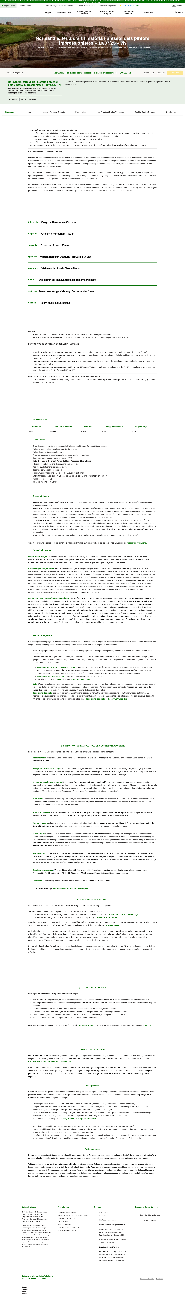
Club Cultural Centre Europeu (150, 1215)
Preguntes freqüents (129, 12)
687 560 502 (92, 6)
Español (180, 6)
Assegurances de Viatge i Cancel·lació (78, 1119)
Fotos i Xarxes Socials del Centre (69, 1227)
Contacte (179, 12)
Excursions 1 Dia (63, 13)
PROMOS (136, 6)
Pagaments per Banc (80, 679)
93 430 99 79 (82, 6)
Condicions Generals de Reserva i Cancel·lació (107, 699)
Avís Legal (159, 1279)
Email (158, 80)
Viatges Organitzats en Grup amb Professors (73, 1215)
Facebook (160, 77)
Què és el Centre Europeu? (67, 1212)
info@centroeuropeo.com (107, 6)
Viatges (47, 13)
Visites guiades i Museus (84, 12)
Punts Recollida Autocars (66, 1218)
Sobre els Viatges (86, 1025)
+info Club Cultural (64, 1224)
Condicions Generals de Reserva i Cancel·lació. (50, 1062)
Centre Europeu (25, 6)
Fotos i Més (148, 13)
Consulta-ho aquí (126, 1126)
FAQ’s (148, 1025)
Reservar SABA (112, 925)
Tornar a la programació (15, 73)
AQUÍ (75, 84)
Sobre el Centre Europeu (107, 12)
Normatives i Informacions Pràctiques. (70, 888)
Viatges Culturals (9, 6)
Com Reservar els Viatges (67, 1230)
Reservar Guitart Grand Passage (123, 915)
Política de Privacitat (147, 1279)
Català (174, 6)
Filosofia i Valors (63, 1221)
